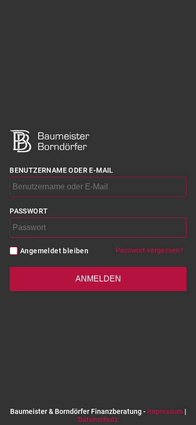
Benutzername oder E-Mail (62, 170)
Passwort (29, 211)
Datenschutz (98, 419)
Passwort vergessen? (149, 250)
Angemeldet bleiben (54, 251)
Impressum (165, 411)
